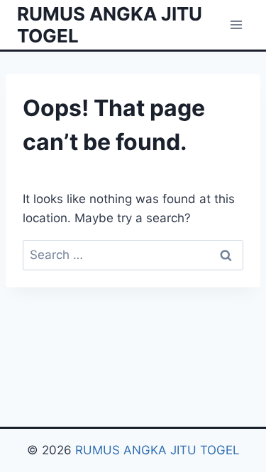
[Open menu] (236, 24)
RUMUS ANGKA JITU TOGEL (157, 450)
